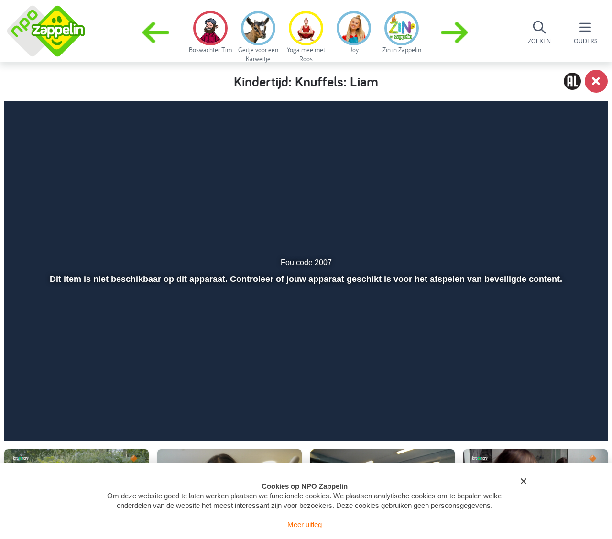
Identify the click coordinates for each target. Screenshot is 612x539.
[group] (210, 30)
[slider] (305, 387)
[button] (455, 32)
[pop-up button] (546, 408)
